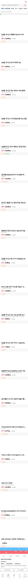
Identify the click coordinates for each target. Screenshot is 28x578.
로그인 (3, 556)
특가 (16, 8)
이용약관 (2, 563)
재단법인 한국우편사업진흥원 (6, 559)
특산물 (25, 8)
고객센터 (10, 556)
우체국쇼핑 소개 (17, 563)
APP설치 (17, 556)
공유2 (25, 568)
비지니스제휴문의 (21, 570)
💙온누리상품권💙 (5, 8)
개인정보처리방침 (9, 563)
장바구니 (26, 2)
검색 (25, 5)
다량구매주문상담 (7, 570)
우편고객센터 (4, 561)
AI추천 (12, 8)
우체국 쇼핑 (4, 2)
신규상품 (20, 8)
